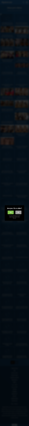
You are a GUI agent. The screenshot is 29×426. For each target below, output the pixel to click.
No (18, 212)
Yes (11, 212)
